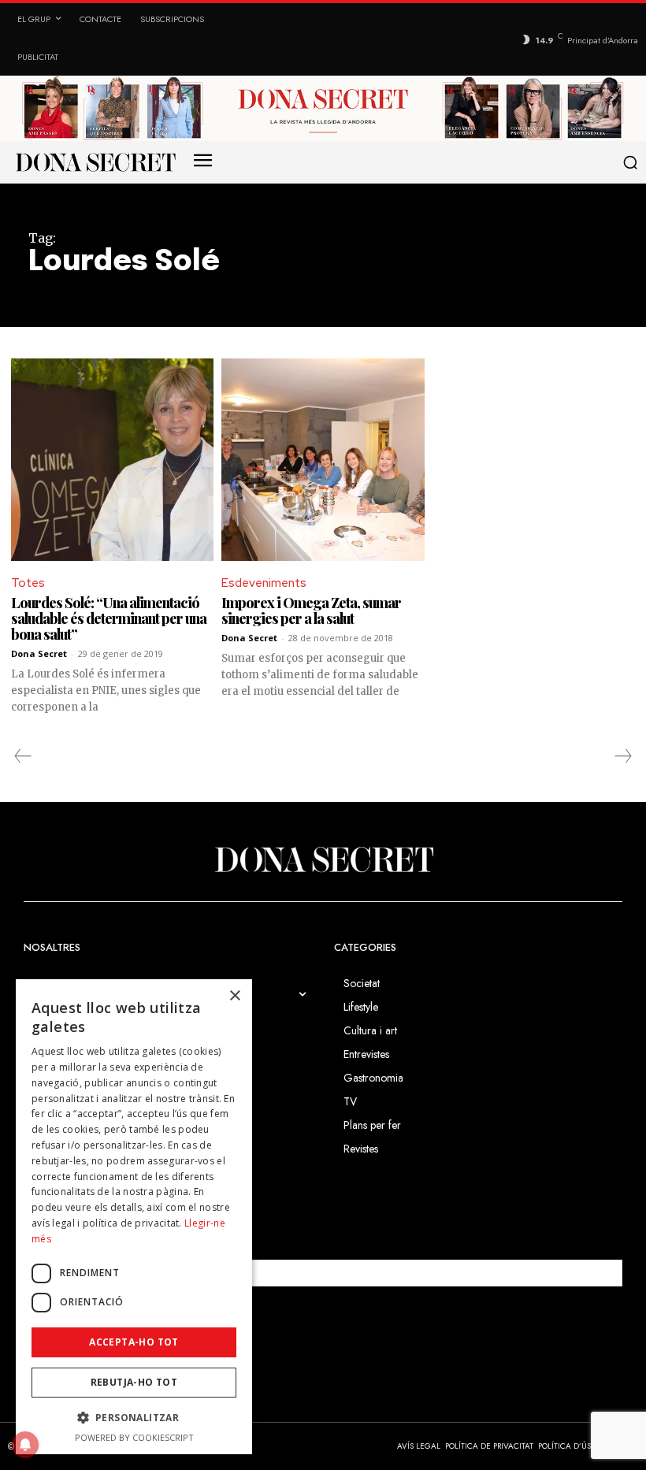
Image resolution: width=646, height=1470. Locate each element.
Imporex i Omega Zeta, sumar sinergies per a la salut (311, 610)
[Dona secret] (94, 162)
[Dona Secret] (323, 859)
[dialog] (134, 1216)
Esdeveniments (263, 583)
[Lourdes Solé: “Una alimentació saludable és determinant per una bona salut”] (112, 459)
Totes (28, 583)
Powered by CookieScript (134, 1437)
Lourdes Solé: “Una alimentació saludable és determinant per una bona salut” (108, 618)
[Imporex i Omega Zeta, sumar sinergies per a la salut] (322, 459)
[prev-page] (23, 756)
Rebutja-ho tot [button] (134, 1382)
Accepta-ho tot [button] (134, 1342)
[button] (630, 162)
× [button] (234, 996)
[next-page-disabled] (622, 756)
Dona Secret (39, 653)
